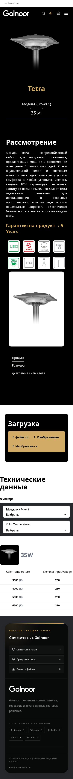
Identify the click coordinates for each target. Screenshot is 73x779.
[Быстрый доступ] (51, 13)
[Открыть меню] (66, 13)
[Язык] (58, 13)
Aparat (14, 737)
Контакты (13, 3)
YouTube (31, 737)
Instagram (16, 730)
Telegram (34, 730)
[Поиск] (43, 13)
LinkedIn (52, 730)
